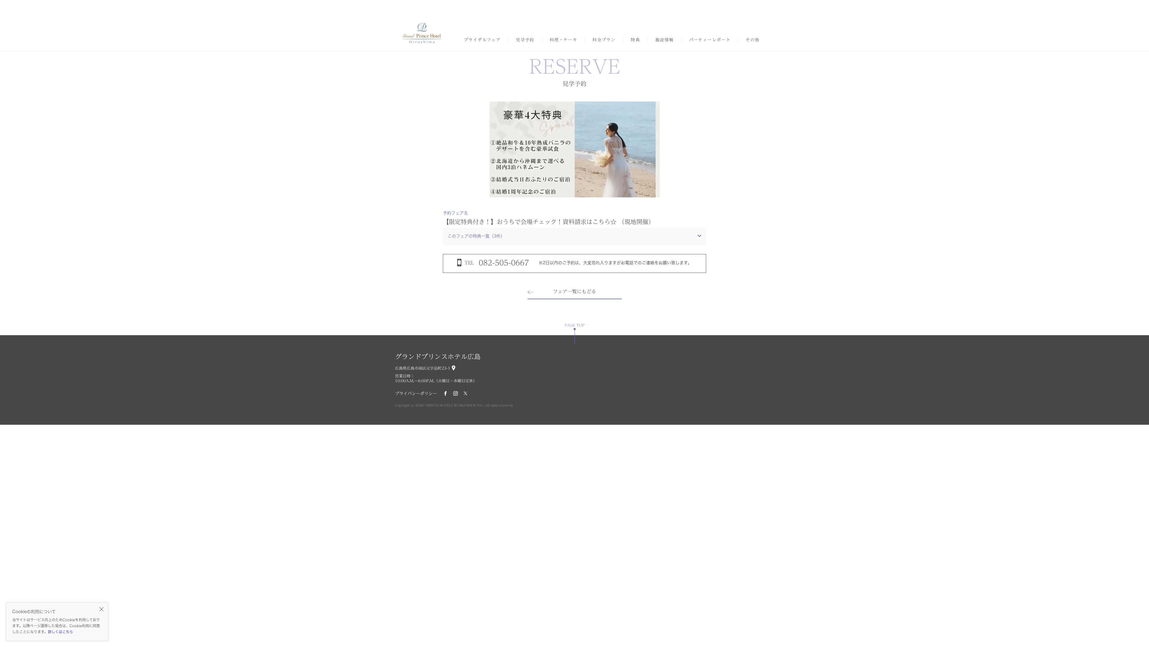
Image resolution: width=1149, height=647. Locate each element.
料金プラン (603, 40)
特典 (635, 40)
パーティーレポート (710, 40)
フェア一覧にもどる (574, 291)
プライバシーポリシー (416, 393)
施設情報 (664, 40)
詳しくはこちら (60, 632)
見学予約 (525, 40)
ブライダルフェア (482, 40)
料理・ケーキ (563, 40)
